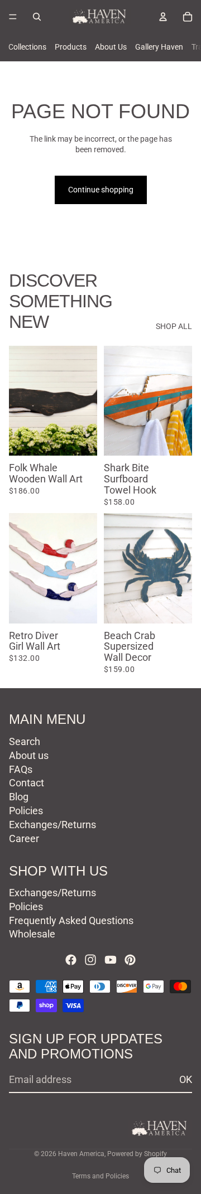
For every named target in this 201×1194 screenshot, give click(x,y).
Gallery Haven (159, 46)
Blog (18, 797)
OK (185, 1079)
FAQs (20, 769)
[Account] (163, 16)
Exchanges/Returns (52, 824)
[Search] (37, 16)
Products (71, 46)
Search (24, 741)
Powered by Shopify (137, 1154)
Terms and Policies (100, 1176)
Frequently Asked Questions (71, 920)
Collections (27, 46)
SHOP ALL (174, 326)
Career (24, 838)
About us (29, 755)
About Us (111, 46)
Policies (26, 810)
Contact (26, 783)
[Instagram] (90, 959)
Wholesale (32, 934)
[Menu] (13, 17)
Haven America (81, 1154)
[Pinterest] (130, 959)
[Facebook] (71, 959)
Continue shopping (100, 189)
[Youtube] (110, 959)
